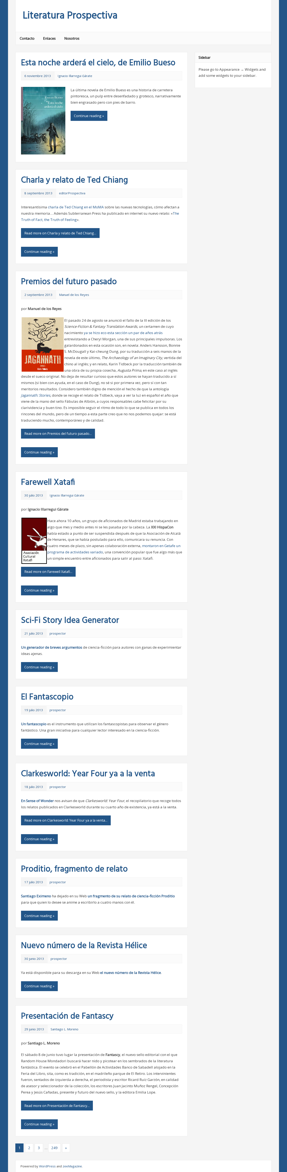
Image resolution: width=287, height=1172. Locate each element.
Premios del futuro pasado (69, 282)
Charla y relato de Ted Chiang (74, 180)
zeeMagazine (72, 1166)
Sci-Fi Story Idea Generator (70, 620)
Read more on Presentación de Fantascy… (57, 1105)
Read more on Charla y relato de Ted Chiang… (60, 233)
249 (54, 1147)
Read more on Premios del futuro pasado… (58, 433)
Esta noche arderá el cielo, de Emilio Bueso (98, 63)
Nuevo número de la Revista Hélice (84, 946)
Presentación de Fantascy (67, 1016)
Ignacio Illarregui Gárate (75, 76)
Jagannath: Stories (35, 395)
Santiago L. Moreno (64, 1029)
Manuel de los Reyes (74, 295)
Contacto (27, 38)
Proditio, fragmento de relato (74, 869)
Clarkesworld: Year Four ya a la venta (88, 774)
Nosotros (71, 38)
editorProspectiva (72, 193)
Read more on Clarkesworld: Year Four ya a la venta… (65, 820)
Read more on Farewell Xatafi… (48, 571)
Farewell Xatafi (48, 482)
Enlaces (49, 38)
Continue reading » (89, 116)
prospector (58, 633)
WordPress (47, 1166)
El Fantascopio (47, 697)
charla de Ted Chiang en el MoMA (76, 207)
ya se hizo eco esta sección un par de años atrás (123, 332)
